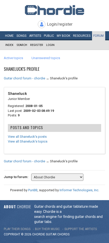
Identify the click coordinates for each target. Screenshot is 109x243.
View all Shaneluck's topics (27, 141)
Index (9, 45)
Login (50, 45)
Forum (98, 36)
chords (63, 234)
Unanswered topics (45, 58)
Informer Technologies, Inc (79, 190)
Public (49, 36)
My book (63, 36)
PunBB (33, 190)
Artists (35, 36)
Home (9, 36)
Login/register (59, 24)
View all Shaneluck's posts (27, 136)
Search (21, 45)
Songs (21, 36)
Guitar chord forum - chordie (24, 78)
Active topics (13, 58)
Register (36, 45)
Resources (81, 36)
